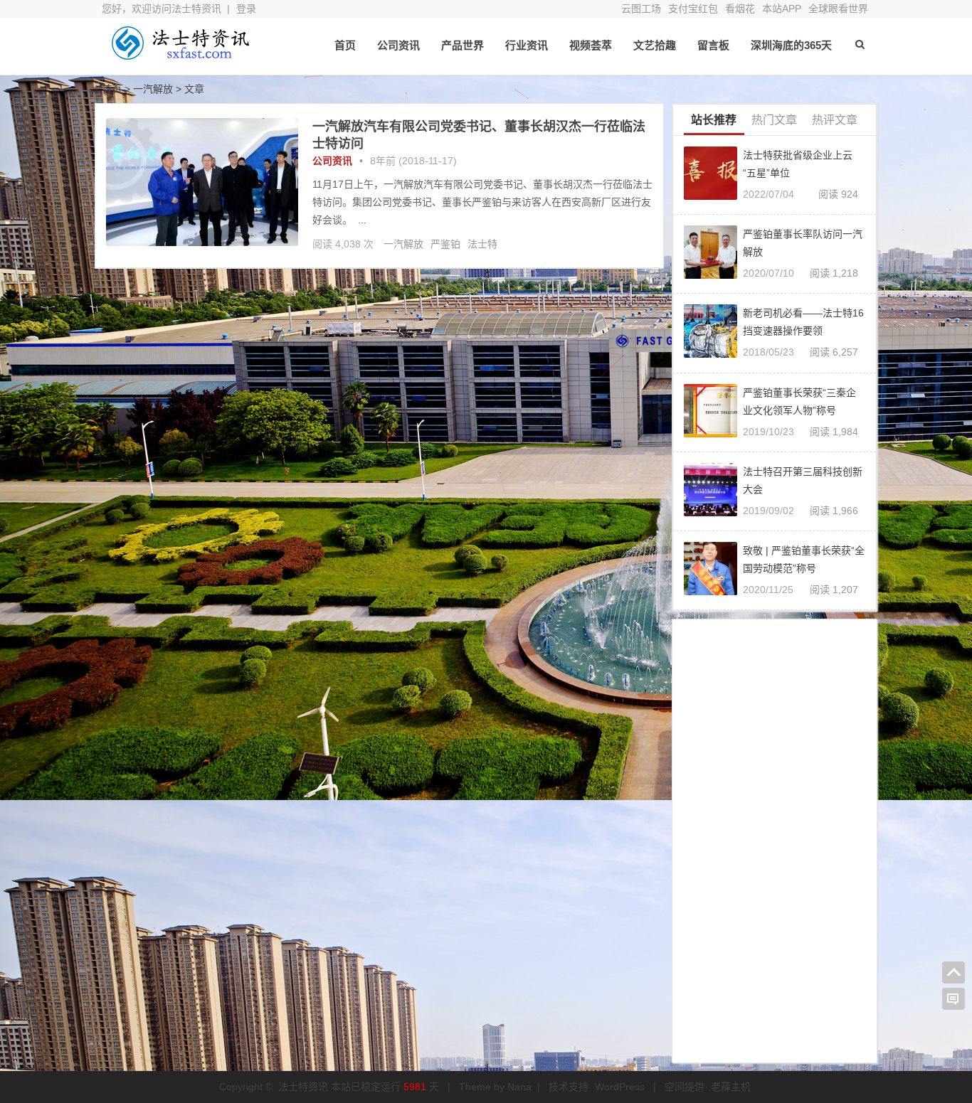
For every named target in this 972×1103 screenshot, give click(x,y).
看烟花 (740, 8)
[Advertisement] (774, 838)
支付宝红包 (693, 8)
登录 (246, 8)
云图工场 (641, 8)
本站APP (781, 8)
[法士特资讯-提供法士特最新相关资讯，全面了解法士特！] (180, 55)
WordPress (620, 1086)
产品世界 (462, 45)
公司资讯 (398, 45)
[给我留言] (953, 999)
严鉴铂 (445, 244)
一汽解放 (403, 244)
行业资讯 (526, 45)
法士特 (482, 244)
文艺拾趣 (654, 45)
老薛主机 (731, 1086)
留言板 (713, 45)
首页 (345, 45)
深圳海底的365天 (791, 45)
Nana (519, 1086)
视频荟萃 (590, 45)
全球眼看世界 (838, 8)
